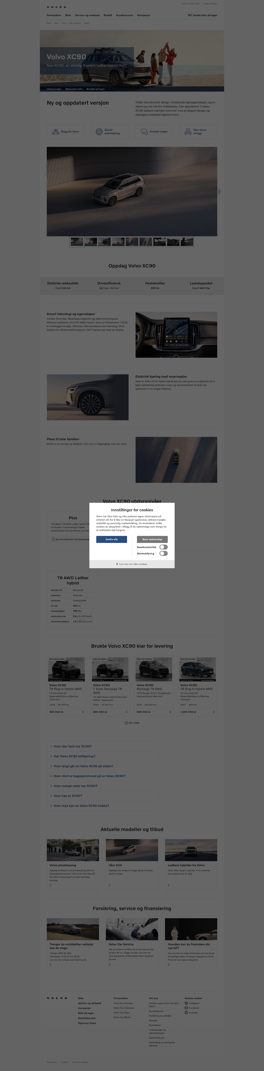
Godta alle (112, 539)
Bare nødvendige (152, 539)
